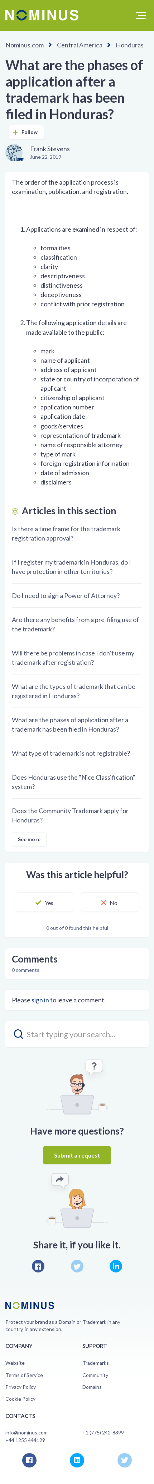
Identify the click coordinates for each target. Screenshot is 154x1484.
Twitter (77, 1266)
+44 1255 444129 (25, 1440)
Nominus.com (24, 45)
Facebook (38, 1266)
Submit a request (77, 1155)
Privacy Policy (20, 1387)
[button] (141, 15)
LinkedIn (116, 1266)
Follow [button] (29, 132)
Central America (79, 45)
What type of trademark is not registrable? (71, 753)
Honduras (130, 45)
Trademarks (95, 1363)
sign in (40, 1000)
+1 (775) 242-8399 (103, 1432)
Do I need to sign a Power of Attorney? (66, 595)
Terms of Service (24, 1375)
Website (15, 1363)
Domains (92, 1387)
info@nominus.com (26, 1432)
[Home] (41, 15)
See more (29, 839)
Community (95, 1375)
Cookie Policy (20, 1399)
